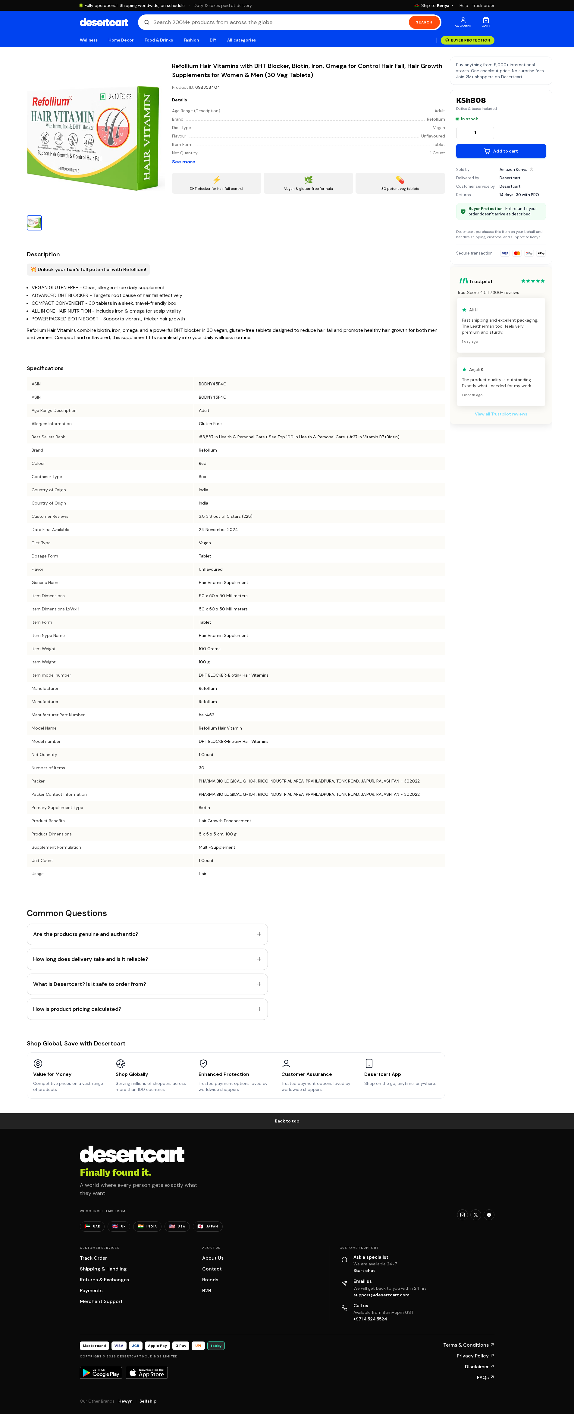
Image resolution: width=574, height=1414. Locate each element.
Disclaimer (479, 1366)
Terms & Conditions (468, 1345)
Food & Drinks (159, 40)
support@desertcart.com (381, 1295)
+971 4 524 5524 (370, 1319)
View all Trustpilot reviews (501, 414)
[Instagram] (462, 1214)
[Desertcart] (104, 22)
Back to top (287, 1121)
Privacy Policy (475, 1356)
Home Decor (121, 40)
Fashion (191, 40)
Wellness (89, 40)
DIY (213, 40)
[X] (475, 1214)
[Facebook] (489, 1214)
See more (183, 162)
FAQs (485, 1377)
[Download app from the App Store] (147, 1373)
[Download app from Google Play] (101, 1373)
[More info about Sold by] (531, 169)
